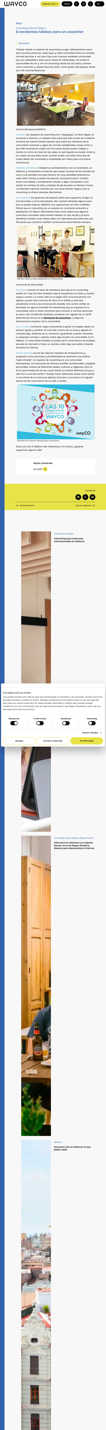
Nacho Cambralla (42, 463)
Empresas (69, 534)
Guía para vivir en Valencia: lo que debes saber (72, 1148)
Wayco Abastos (72, 838)
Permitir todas (86, 741)
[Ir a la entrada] (36, 681)
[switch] (40, 723)
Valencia (33, 28)
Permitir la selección (53, 741)
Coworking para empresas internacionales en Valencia (69, 540)
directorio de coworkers (57, 317)
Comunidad (59, 838)
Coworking (22, 28)
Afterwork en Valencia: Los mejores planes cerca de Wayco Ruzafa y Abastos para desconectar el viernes (74, 845)
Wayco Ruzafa (86, 838)
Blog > (19, 23)
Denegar (19, 741)
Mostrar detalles (90, 733)
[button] (40, 469)
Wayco (42, 28)
